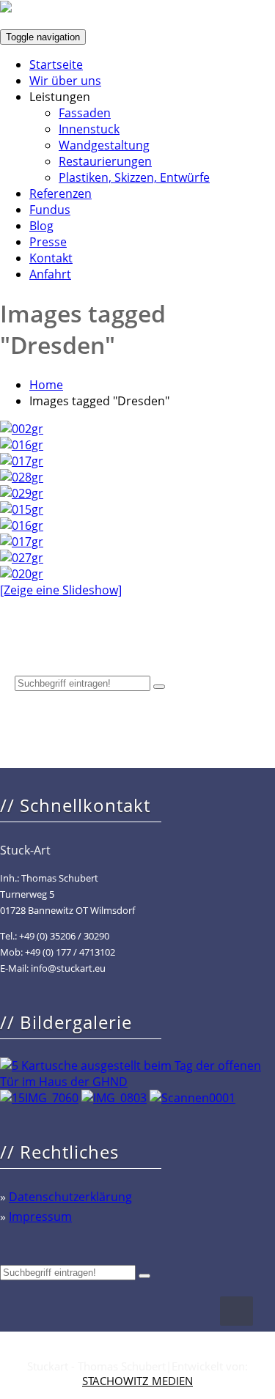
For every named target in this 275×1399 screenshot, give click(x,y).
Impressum (40, 1216)
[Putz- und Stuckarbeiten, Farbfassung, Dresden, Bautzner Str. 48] (21, 558)
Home (46, 385)
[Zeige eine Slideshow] (61, 590)
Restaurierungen (105, 161)
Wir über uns (65, 81)
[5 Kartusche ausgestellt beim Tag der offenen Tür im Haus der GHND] (137, 1082)
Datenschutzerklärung (70, 1197)
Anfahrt (50, 274)
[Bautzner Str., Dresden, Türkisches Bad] (21, 509)
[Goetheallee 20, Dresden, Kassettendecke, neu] (21, 542)
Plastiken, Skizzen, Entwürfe (134, 177)
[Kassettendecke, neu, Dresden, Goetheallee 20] (21, 461)
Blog (41, 226)
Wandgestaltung (104, 145)
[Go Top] (236, 1311)
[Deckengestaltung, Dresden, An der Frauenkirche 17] (21, 429)
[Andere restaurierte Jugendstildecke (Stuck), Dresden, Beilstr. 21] (21, 493)
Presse (48, 242)
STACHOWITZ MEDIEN (137, 1380)
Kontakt (51, 258)
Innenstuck (89, 129)
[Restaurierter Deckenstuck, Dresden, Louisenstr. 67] (21, 574)
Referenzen (60, 193)
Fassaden (85, 113)
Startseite (56, 64)
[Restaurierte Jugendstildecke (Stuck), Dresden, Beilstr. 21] (21, 477)
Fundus (49, 210)
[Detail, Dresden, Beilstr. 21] (21, 445)
